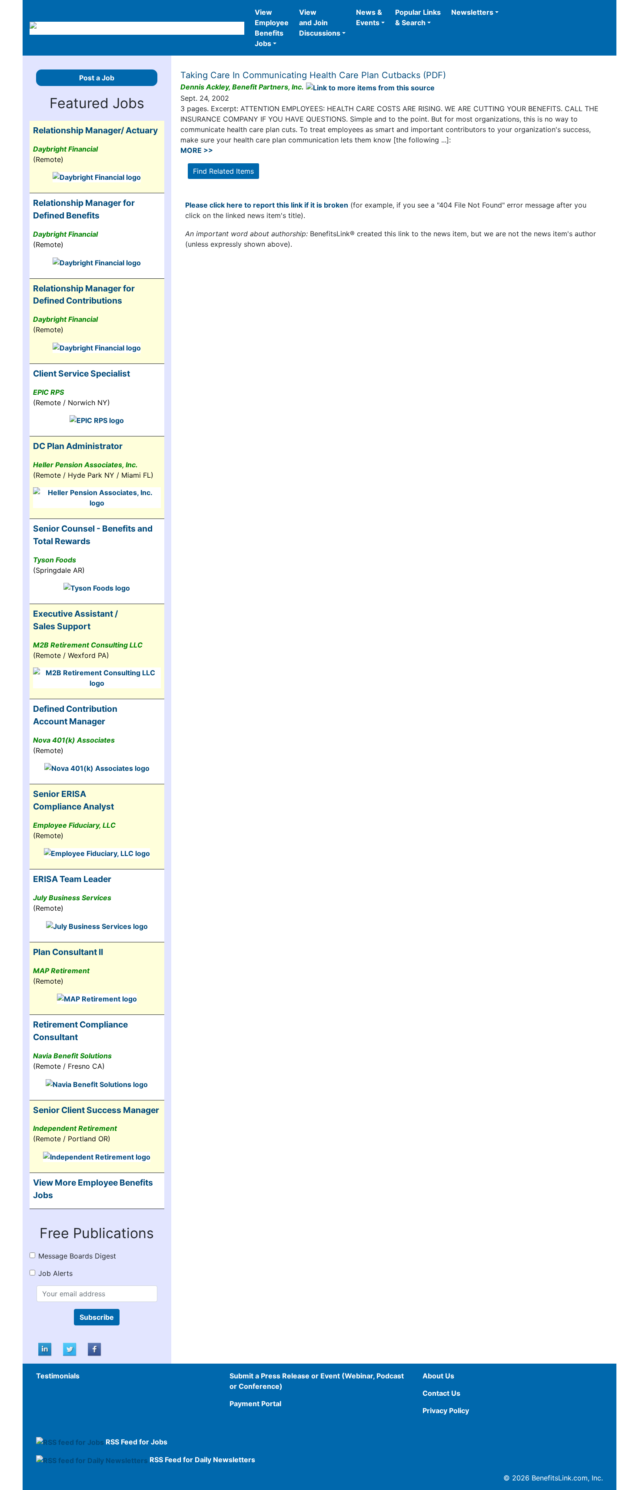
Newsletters (472, 12)
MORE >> (196, 150)
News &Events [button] (369, 17)
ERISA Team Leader (72, 879)
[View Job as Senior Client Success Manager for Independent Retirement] (96, 1156)
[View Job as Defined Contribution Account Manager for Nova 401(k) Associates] (97, 767)
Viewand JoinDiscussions (319, 22)
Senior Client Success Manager (96, 1110)
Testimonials (58, 1375)
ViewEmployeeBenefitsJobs (272, 28)
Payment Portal (255, 1403)
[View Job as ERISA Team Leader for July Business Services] (97, 925)
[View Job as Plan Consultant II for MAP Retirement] (97, 998)
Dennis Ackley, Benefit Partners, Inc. (242, 87)
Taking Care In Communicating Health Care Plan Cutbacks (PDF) (313, 75)
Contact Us (441, 1393)
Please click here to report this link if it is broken (266, 205)
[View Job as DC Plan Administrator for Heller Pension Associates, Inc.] (97, 497)
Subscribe (97, 1317)
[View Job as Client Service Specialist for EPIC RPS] (97, 420)
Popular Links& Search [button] (418, 17)
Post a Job (96, 77)
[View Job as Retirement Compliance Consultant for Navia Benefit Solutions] (97, 1083)
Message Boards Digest (77, 1256)
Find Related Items (223, 171)
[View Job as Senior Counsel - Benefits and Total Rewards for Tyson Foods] (96, 587)
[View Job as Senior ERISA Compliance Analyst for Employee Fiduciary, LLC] (97, 853)
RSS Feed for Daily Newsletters (202, 1459)
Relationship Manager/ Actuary (95, 130)
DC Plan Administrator (78, 446)
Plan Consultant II (68, 952)
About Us (438, 1375)
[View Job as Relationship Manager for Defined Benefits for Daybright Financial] (97, 262)
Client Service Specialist (81, 373)
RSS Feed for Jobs (136, 1441)
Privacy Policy (446, 1410)
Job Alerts (55, 1273)
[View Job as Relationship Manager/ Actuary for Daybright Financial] (97, 176)
